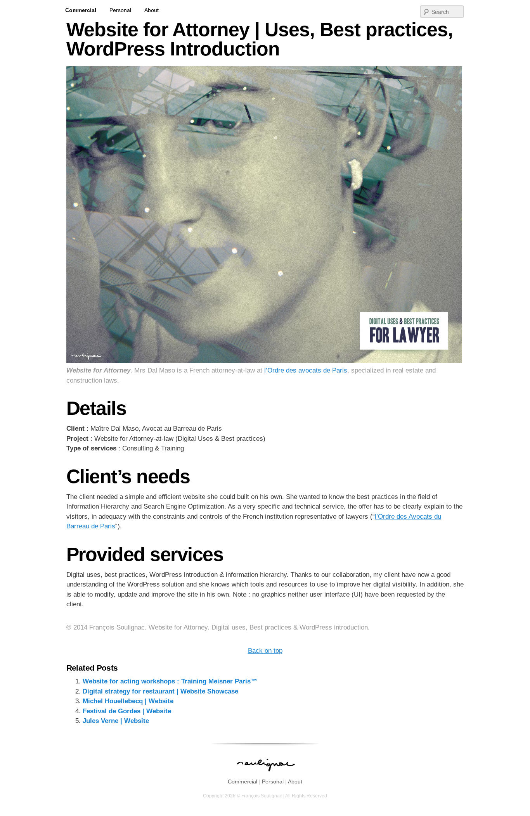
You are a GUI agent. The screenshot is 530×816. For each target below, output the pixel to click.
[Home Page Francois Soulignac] (265, 775)
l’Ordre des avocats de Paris (305, 370)
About (151, 10)
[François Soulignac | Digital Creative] (265, 1)
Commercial (80, 10)
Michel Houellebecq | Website (128, 701)
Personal (120, 10)
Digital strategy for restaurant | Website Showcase (160, 691)
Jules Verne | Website (116, 721)
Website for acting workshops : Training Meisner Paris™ (170, 681)
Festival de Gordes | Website (127, 711)
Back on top (265, 650)
